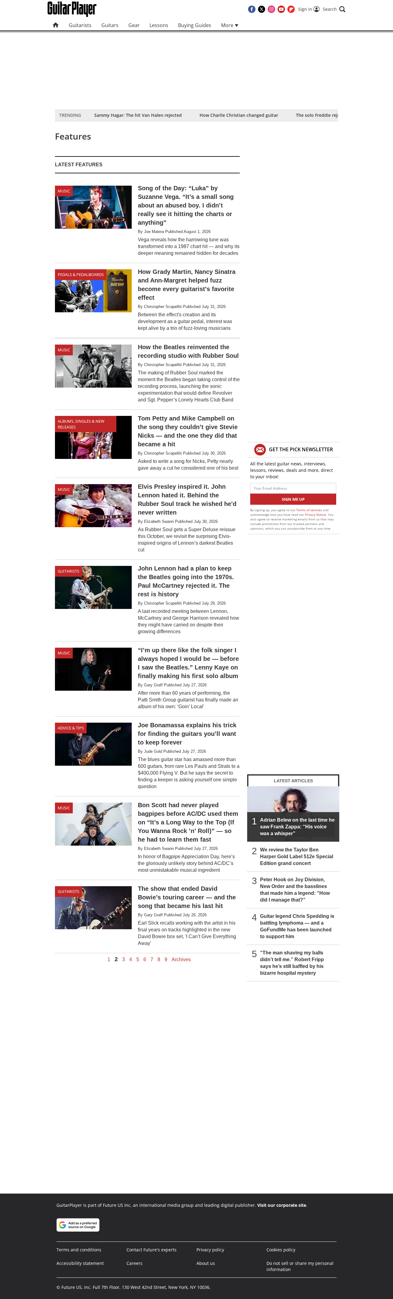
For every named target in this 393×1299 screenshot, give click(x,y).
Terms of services (309, 510)
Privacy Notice (315, 514)
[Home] (56, 25)
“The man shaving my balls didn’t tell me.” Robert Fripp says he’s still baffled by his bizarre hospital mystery (292, 963)
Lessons (159, 25)
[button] (334, 9)
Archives (181, 959)
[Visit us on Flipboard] (291, 9)
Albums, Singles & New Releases (81, 423)
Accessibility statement (80, 1263)
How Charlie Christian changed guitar (239, 115)
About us (205, 1263)
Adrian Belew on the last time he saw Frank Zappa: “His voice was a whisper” (297, 826)
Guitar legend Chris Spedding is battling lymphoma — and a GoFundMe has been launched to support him (297, 926)
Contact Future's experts (151, 1250)
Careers (134, 1263)
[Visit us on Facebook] (251, 9)
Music (64, 191)
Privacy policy (210, 1250)
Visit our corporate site (281, 1205)
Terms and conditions (78, 1250)
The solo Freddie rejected (322, 115)
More (228, 25)
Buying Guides (194, 25)
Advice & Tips (71, 728)
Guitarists (80, 25)
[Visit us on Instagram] (271, 9)
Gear (134, 25)
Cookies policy (281, 1250)
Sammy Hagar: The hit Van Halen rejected (138, 115)
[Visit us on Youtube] (281, 9)
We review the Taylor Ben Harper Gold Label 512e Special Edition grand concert (296, 856)
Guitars (110, 25)
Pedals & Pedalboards (81, 274)
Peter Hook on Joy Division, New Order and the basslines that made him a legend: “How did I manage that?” (295, 889)
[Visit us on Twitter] (261, 9)
